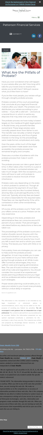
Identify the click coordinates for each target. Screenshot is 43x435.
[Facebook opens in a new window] (39, 37)
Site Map (3, 420)
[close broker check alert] (40, 2)
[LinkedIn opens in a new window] (33, 37)
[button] (35, 17)
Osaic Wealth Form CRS (9, 345)
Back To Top (33, 427)
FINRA (23, 358)
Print (6, 50)
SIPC (28, 358)
